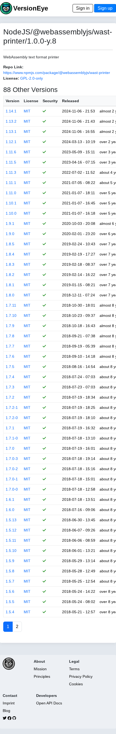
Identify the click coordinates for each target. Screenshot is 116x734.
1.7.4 (10, 377)
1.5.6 (10, 591)
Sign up (105, 8)
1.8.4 (10, 254)
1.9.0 (10, 234)
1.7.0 (10, 448)
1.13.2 (11, 121)
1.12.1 (11, 142)
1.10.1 (11, 203)
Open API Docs (49, 703)
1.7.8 (10, 336)
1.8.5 (10, 244)
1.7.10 (11, 315)
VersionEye (30, 8)
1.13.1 (11, 131)
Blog (6, 710)
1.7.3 (10, 387)
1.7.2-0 (12, 418)
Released (70, 101)
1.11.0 (11, 193)
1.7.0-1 (12, 479)
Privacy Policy (81, 676)
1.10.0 (11, 213)
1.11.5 (11, 162)
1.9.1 (10, 223)
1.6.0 (10, 510)
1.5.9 (10, 561)
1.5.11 (11, 540)
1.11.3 (11, 172)
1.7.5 (10, 366)
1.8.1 (10, 285)
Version (12, 101)
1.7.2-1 (12, 407)
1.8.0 (10, 295)
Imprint (9, 703)
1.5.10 (11, 550)
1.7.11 (11, 305)
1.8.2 (10, 274)
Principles (42, 676)
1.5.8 (10, 571)
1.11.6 (11, 152)
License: (11, 78)
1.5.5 (10, 602)
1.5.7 (10, 581)
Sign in (83, 8)
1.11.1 (11, 182)
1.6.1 (10, 499)
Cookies (76, 684)
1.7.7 (10, 346)
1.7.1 (10, 428)
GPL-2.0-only (31, 78)
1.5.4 (10, 612)
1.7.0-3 (12, 458)
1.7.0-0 (12, 489)
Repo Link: (13, 67)
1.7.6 (10, 356)
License (31, 101)
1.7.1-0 (12, 438)
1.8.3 (10, 264)
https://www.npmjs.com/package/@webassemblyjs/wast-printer (56, 72)
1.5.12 (11, 530)
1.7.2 (10, 397)
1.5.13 (11, 520)
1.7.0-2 (12, 469)
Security (50, 101)
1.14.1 (11, 111)
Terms (74, 669)
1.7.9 (10, 326)
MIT (27, 111)
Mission (40, 669)
